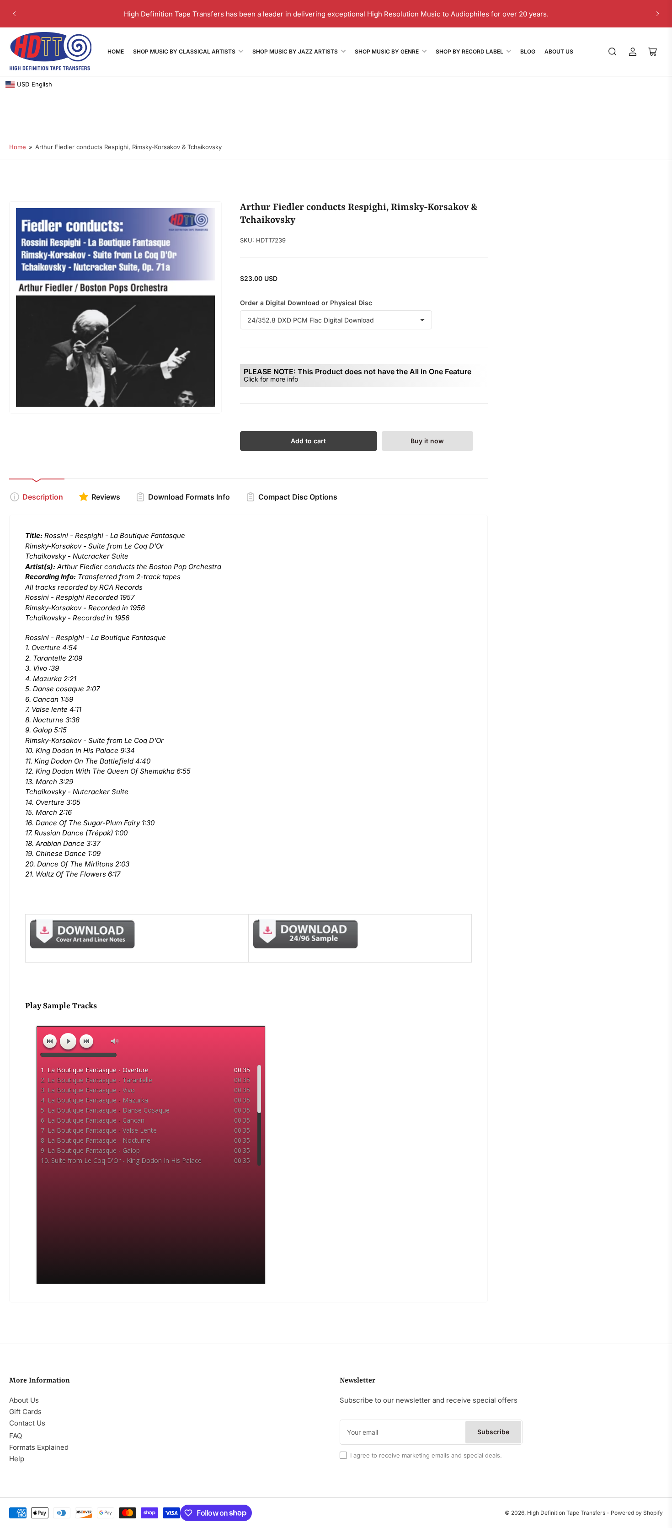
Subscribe (493, 1432)
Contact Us (27, 1423)
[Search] (613, 52)
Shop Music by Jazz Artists (295, 51)
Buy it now (427, 441)
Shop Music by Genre (387, 51)
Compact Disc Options (297, 496)
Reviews (105, 496)
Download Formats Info (189, 496)
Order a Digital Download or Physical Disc (306, 303)
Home (115, 51)
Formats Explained (39, 1447)
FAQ (15, 1435)
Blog (527, 51)
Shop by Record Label (469, 51)
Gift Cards (25, 1411)
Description (42, 496)
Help (16, 1458)
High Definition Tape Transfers (566, 1512)
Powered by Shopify (637, 1512)
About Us (558, 51)
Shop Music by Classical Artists (184, 51)
